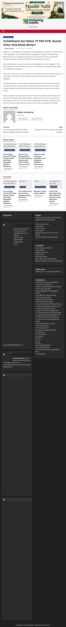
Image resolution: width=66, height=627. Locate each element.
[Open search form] (63, 31)
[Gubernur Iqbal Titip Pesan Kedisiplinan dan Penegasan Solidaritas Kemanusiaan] (40, 147)
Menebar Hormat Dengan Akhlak (40, 192)
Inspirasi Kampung (40, 187)
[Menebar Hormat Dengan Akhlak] (40, 184)
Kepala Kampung (9, 48)
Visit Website (23, 119)
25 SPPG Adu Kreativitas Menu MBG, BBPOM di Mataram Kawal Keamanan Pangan (55, 196)
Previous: (16, 129)
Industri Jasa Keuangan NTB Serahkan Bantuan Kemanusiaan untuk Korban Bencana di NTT (25, 159)
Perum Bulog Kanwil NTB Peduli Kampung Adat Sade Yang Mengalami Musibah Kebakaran (9, 160)
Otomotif (23, 187)
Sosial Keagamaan (8, 37)
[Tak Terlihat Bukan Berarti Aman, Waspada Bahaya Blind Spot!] (25, 184)
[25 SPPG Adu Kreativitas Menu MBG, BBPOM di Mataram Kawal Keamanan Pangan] (56, 184)
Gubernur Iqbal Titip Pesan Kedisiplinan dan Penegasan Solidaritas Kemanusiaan (40, 159)
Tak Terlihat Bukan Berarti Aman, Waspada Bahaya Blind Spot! (25, 194)
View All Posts (36, 119)
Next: (49, 129)
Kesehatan (53, 187)
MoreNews (38, 625)
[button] (3, 31)
